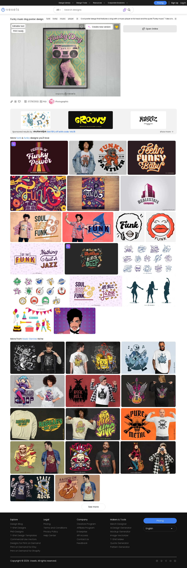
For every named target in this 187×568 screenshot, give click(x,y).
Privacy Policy (51, 531)
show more (165, 131)
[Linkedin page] (175, 561)
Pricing (47, 524)
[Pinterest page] (166, 561)
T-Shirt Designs (18, 527)
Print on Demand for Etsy (23, 547)
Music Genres (29, 338)
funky (55, 19)
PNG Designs (17, 531)
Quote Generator (119, 543)
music (62, 19)
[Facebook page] (161, 561)
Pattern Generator (120, 547)
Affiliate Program (85, 527)
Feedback (82, 543)
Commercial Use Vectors (23, 539)
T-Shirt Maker (117, 539)
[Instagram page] (157, 561)
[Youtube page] (170, 561)
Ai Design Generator (120, 527)
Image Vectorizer (119, 535)
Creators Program (86, 524)
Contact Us (83, 539)
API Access (82, 535)
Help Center (50, 535)
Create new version (101, 26)
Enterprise (82, 531)
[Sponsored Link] (35, 120)
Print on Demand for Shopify (25, 550)
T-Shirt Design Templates (23, 535)
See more (93, 506)
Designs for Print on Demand (25, 543)
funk (48, 19)
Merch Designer (118, 524)
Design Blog (16, 524)
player (70, 19)
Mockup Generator (120, 531)
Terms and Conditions (55, 527)
